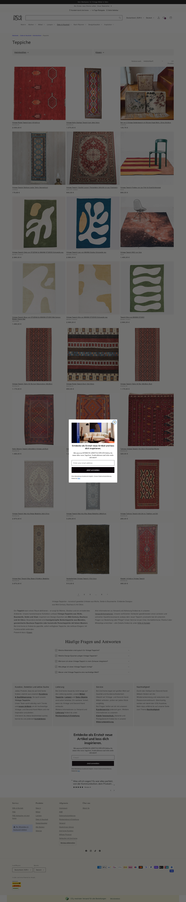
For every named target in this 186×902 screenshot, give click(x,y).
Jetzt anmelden (93, 470)
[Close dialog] (114, 422)
